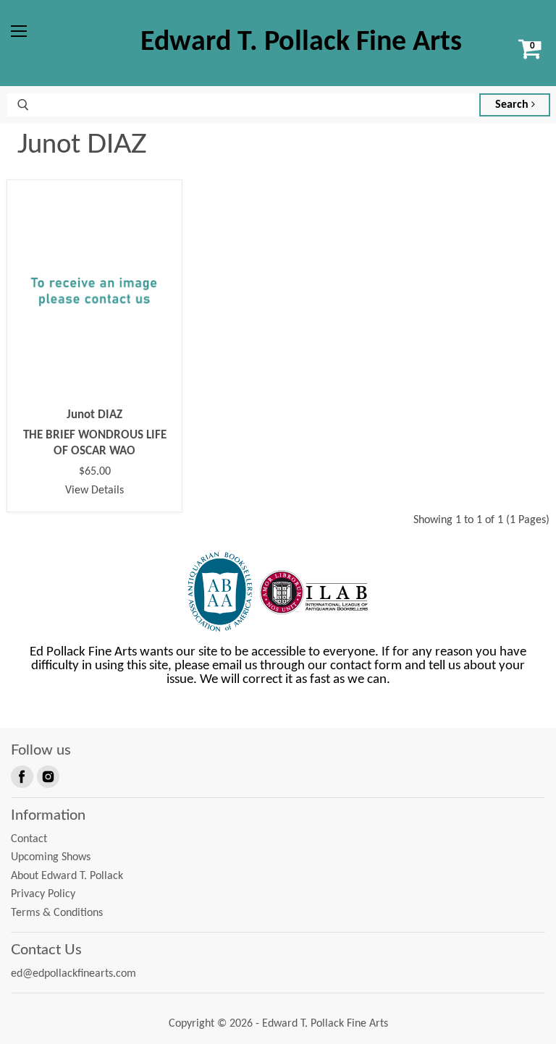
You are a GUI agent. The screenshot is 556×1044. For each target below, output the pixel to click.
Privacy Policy (43, 894)
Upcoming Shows (50, 857)
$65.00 (95, 472)
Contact (29, 839)
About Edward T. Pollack (67, 876)
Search (513, 105)
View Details (94, 490)
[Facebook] (21, 776)
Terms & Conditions (57, 913)
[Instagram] (47, 776)
